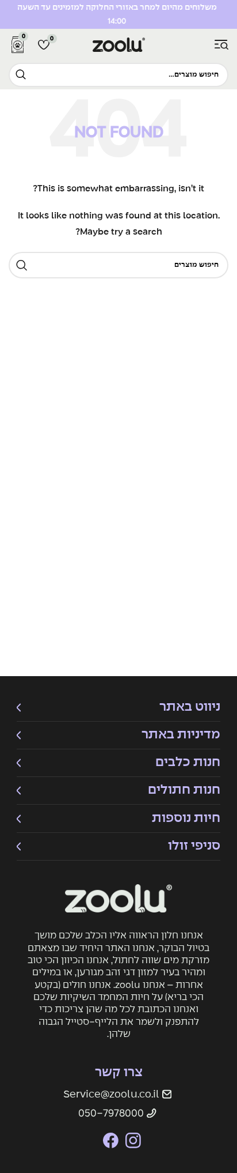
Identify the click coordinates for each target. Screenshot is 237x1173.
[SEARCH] (21, 75)
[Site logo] (119, 44)
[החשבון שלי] (203, 44)
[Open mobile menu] (221, 44)
